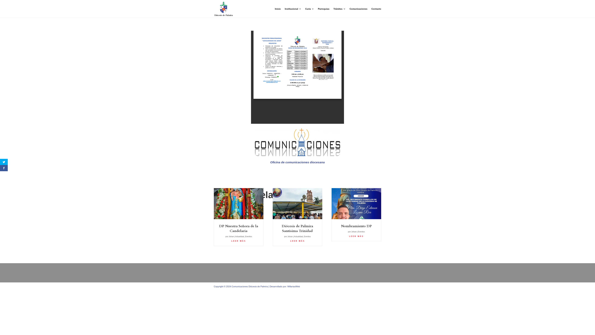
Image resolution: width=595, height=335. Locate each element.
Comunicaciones (358, 9)
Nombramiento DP (356, 226)
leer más (238, 241)
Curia (308, 9)
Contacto (376, 9)
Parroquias (323, 9)
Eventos (248, 236)
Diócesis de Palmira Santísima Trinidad (297, 228)
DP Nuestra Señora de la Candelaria (238, 228)
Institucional (291, 9)
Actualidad (239, 236)
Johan (231, 236)
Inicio (278, 9)
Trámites (337, 9)
